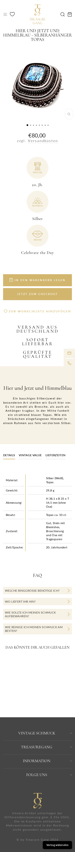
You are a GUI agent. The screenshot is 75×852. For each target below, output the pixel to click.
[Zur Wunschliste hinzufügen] (26, 661)
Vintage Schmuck (36, 733)
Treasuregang (36, 747)
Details (9, 455)
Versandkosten (43, 140)
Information (36, 761)
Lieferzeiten (55, 455)
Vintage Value (30, 455)
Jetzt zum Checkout (37, 294)
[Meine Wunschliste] (12, 14)
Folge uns (36, 774)
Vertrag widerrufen (57, 845)
